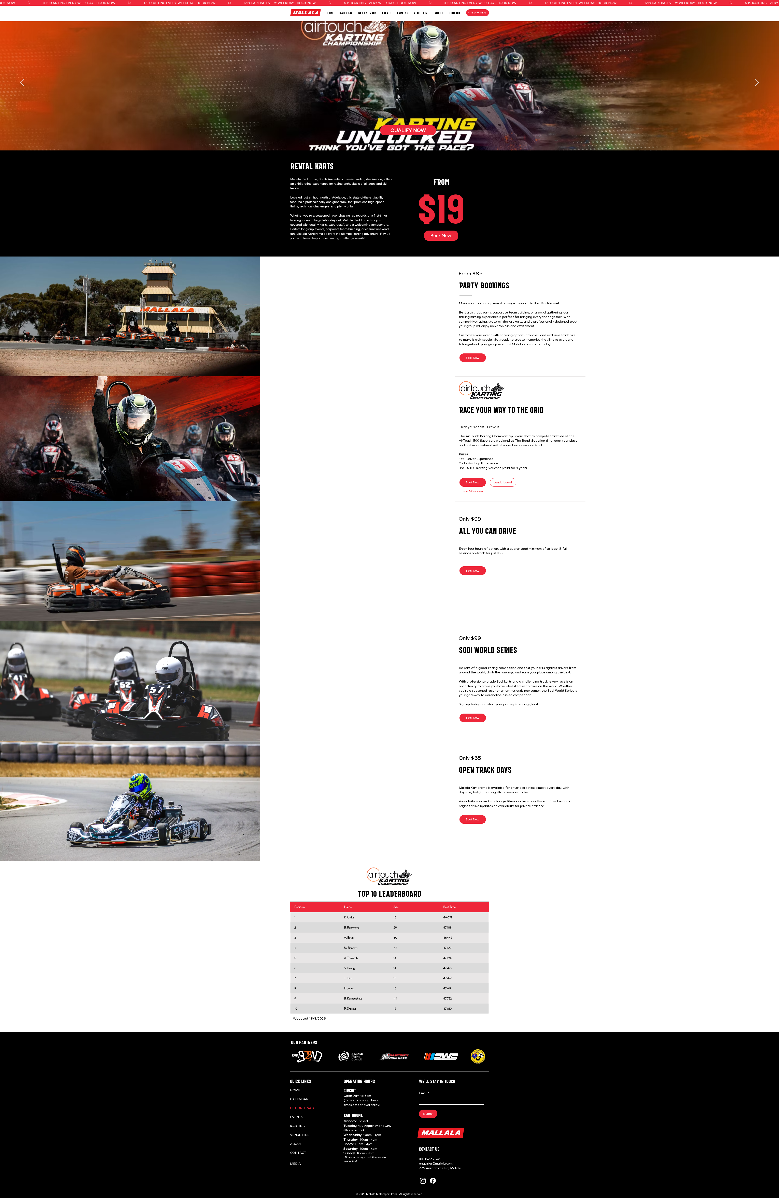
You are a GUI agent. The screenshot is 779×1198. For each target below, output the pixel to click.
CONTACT (298, 1153)
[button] (367, 13)
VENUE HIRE (299, 1135)
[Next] (757, 82)
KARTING (297, 1126)
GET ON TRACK (302, 1108)
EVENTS (296, 1117)
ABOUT (296, 1144)
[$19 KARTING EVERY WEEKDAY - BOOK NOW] (389, 3)
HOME (295, 1090)
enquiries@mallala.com (436, 1163)
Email (424, 1093)
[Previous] (22, 82)
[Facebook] (433, 1181)
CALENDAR (299, 1099)
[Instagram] (423, 1181)
